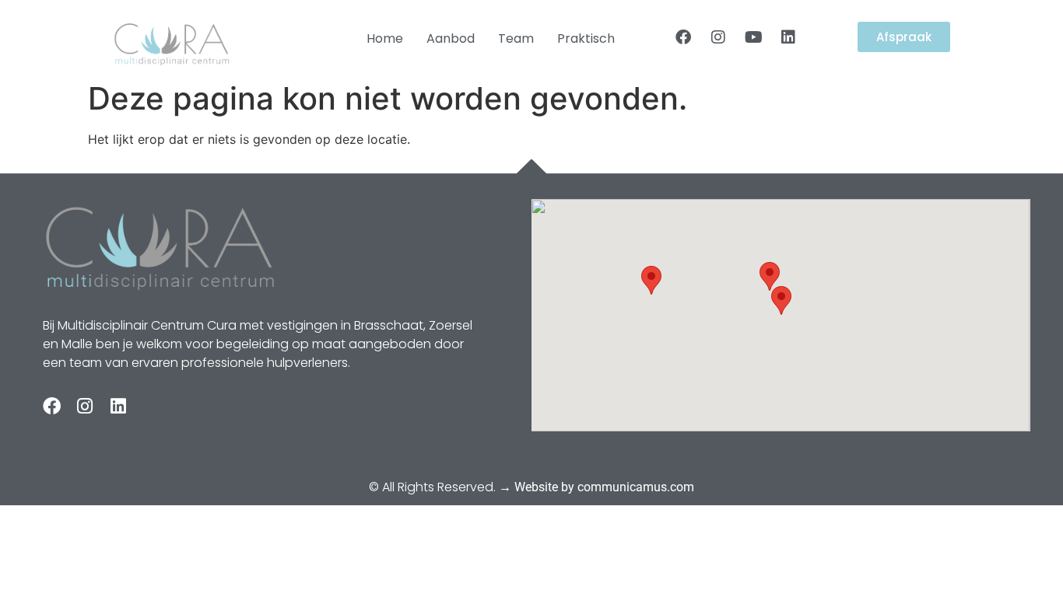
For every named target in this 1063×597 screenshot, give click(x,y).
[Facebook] (683, 37)
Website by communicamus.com (604, 487)
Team (516, 38)
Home (385, 38)
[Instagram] (718, 37)
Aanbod (450, 38)
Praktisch (586, 38)
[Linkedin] (788, 37)
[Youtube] (753, 37)
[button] (781, 300)
